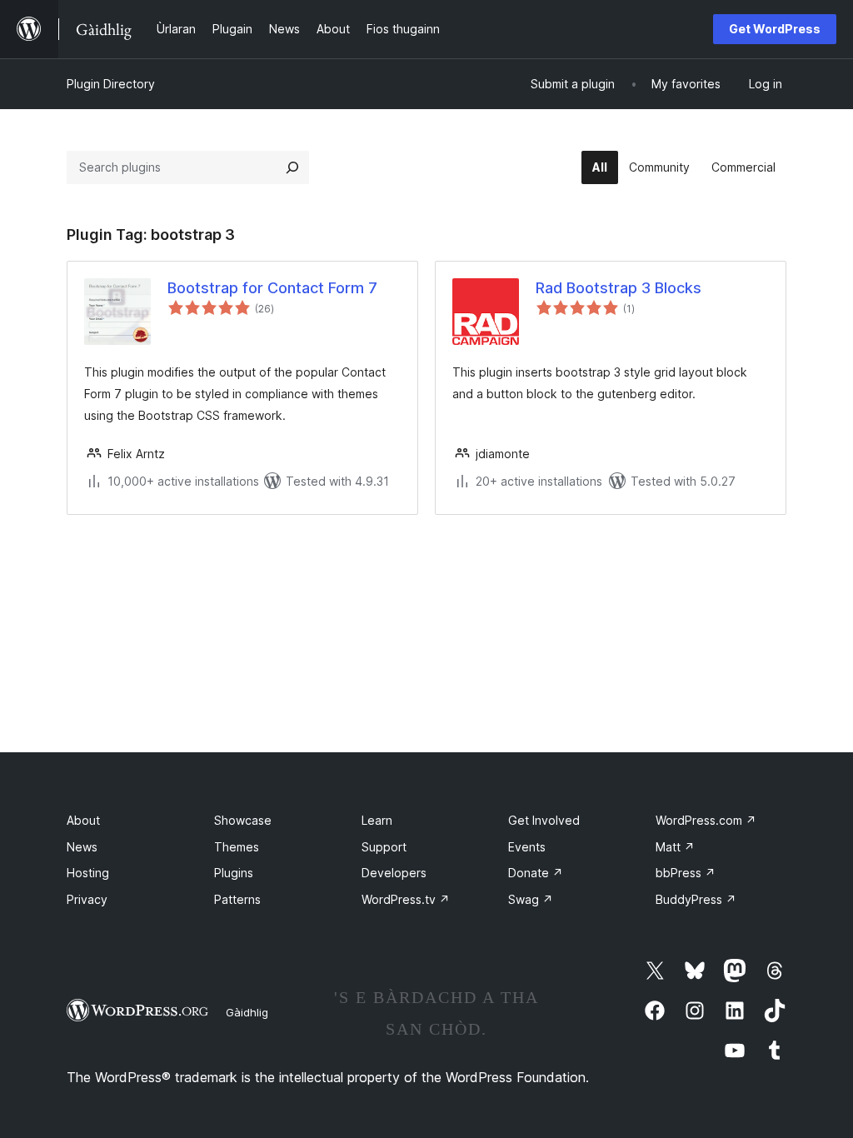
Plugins (233, 873)
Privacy (87, 899)
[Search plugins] (292, 167)
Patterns (237, 899)
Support (384, 847)
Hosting (88, 873)
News (82, 847)
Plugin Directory (111, 84)
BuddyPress (696, 899)
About (83, 820)
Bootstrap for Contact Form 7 (272, 288)
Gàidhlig (247, 1012)
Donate (535, 873)
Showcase (243, 820)
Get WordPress (775, 29)
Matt (675, 847)
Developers (394, 873)
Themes (236, 847)
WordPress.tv (406, 899)
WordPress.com (706, 820)
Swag (530, 899)
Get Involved (544, 820)
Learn (377, 820)
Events (527, 847)
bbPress (686, 873)
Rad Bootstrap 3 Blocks (618, 288)
